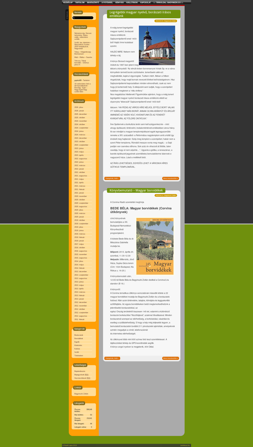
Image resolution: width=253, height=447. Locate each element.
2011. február (79, 319)
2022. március (79, 165)
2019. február (79, 237)
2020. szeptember (81, 203)
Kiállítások (132, 2)
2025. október (79, 118)
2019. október (79, 220)
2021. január (79, 193)
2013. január (79, 299)
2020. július (78, 210)
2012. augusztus (80, 316)
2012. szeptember (81, 313)
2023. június (79, 148)
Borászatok (78, 335)
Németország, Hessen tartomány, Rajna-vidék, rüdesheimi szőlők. (82, 36)
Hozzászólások (82, 378)
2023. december (80, 138)
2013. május (79, 285)
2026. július (78, 107)
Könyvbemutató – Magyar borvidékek (136, 190)
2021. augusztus (80, 176)
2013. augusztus (80, 278)
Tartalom (79, 2)
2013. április (79, 289)
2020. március (79, 213)
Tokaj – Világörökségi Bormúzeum (82, 53)
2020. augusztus (80, 207)
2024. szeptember (81, 128)
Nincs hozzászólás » (170, 178)
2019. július (78, 227)
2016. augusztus (80, 251)
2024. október (79, 124)
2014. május (79, 265)
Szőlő (76, 352)
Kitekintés (78, 345)
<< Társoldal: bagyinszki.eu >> (168, 2)
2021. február (79, 189)
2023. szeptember (81, 145)
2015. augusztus (80, 258)
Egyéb (76, 342)
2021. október (79, 172)
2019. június (79, 230)
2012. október (79, 309)
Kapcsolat (145, 2)
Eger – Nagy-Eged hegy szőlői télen (80, 90)
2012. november (80, 306)
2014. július (78, 261)
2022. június (79, 162)
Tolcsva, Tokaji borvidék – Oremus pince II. (81, 63)
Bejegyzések (81, 375)
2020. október (79, 200)
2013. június (79, 282)
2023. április (79, 155)
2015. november (80, 254)
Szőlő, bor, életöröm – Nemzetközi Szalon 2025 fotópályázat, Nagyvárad (82, 45)
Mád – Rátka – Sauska (83, 57)
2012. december (80, 302)
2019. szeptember (81, 224)
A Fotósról (107, 2)
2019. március (79, 234)
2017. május (79, 244)
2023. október (79, 142)
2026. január (79, 111)
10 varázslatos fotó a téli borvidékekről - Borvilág (82, 86)
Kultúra (77, 349)
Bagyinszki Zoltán (81, 394)
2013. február (79, 295)
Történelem (78, 356)
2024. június (79, 131)
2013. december (80, 272)
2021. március (79, 186)
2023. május (79, 152)
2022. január (79, 169)
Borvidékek (78, 338)
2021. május (79, 179)
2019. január (79, 241)
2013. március (79, 292)
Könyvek (119, 2)
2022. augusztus (80, 159)
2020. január (79, 217)
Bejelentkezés (79, 371)
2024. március (79, 135)
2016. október (79, 248)
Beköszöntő (93, 2)
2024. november (80, 121)
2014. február (79, 268)
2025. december (80, 114)
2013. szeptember (81, 275)
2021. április (79, 183)
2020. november (80, 196)
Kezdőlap (68, 2)
